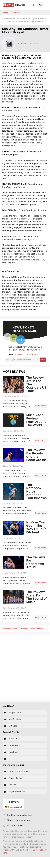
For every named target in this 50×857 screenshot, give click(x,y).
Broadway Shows (10, 629)
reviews (16, 12)
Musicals (23, 629)
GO (43, 359)
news (5, 12)
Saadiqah (22, 43)
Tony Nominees (36, 629)
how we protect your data (28, 354)
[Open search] (40, 5)
